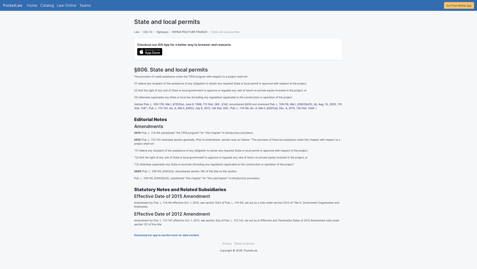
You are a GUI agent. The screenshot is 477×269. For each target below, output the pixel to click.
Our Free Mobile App (459, 5)
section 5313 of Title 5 (287, 202)
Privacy (227, 243)
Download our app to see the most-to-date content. (167, 235)
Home (32, 5)
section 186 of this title (204, 171)
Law (136, 31)
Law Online (66, 5)
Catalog (47, 5)
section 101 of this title (147, 224)
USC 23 (147, 31)
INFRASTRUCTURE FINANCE (189, 31)
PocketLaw (12, 5)
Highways (162, 31)
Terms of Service (244, 243)
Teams (85, 5)
